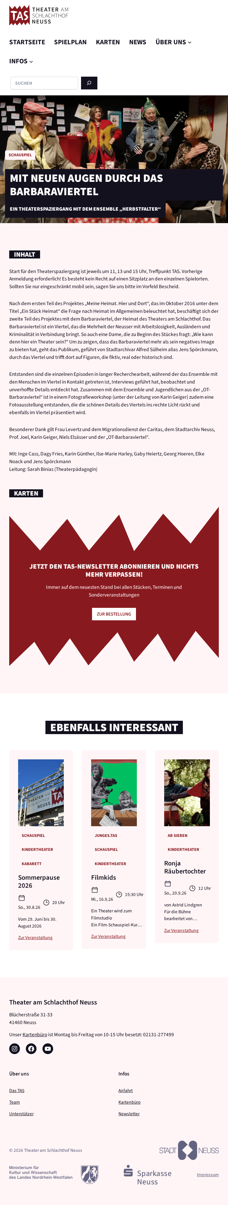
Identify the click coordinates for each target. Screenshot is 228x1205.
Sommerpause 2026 (39, 881)
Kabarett (32, 864)
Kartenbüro (35, 1034)
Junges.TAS (106, 835)
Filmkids (103, 877)
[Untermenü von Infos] (31, 61)
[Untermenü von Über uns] (190, 42)
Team (14, 1102)
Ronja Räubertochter (185, 867)
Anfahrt (125, 1090)
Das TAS (16, 1090)
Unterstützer (21, 1114)
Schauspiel (20, 155)
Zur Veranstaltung (35, 937)
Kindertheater (37, 849)
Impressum (208, 1174)
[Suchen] (89, 83)
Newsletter (129, 1114)
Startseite (27, 41)
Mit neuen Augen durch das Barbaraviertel (86, 184)
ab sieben (177, 835)
